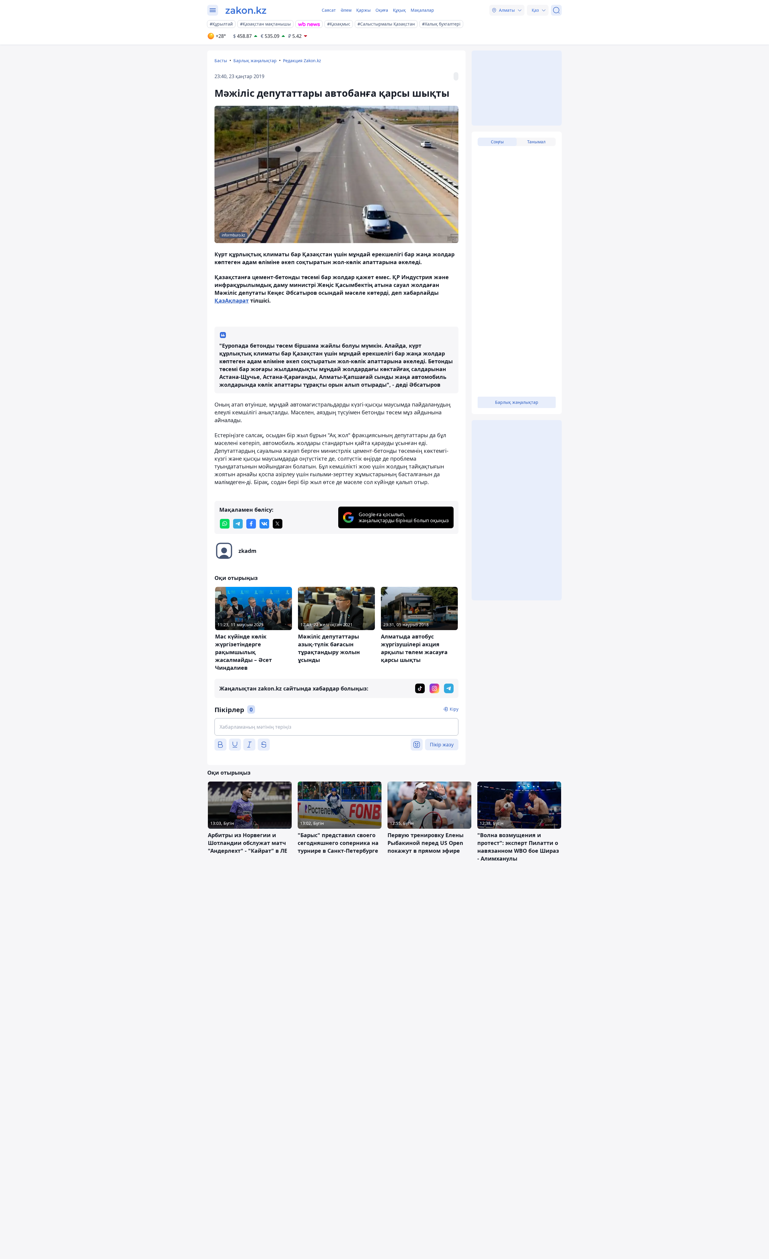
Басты (220, 60)
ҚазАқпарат (231, 300)
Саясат (329, 10)
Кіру (454, 709)
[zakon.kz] (245, 10)
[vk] (264, 523)
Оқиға (381, 10)
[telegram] (238, 523)
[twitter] (277, 523)
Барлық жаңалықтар (255, 60)
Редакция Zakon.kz (302, 60)
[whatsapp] (224, 523)
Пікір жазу (442, 744)
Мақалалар (422, 10)
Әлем (346, 10)
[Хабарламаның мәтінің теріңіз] (336, 727)
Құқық (399, 10)
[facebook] (251, 523)
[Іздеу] (556, 10)
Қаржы (363, 10)
